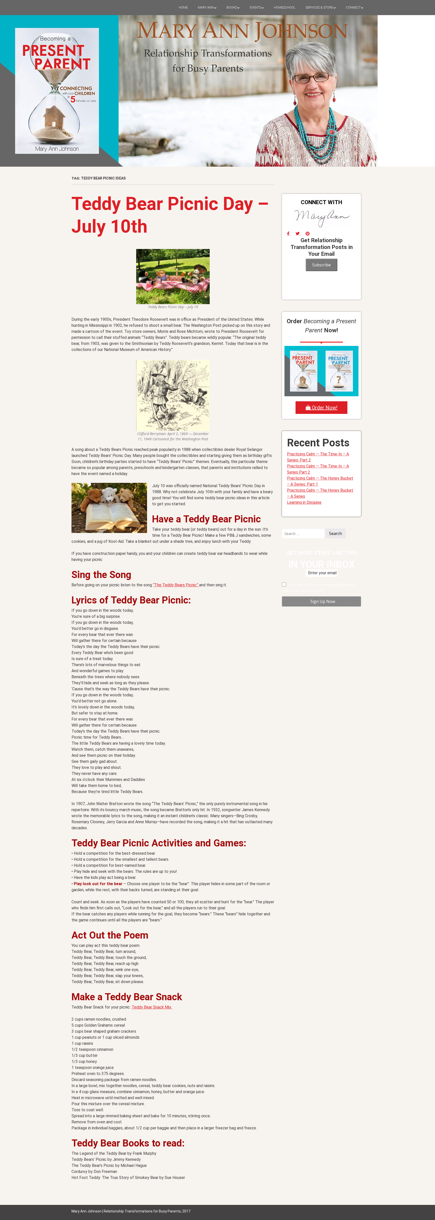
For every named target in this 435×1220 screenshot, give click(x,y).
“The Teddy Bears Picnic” (176, 585)
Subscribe (321, 265)
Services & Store (319, 7)
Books (232, 7)
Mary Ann (206, 7)
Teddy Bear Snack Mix (152, 1007)
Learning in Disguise (304, 502)
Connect (353, 7)
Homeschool (285, 7)
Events (255, 7)
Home (183, 7)
